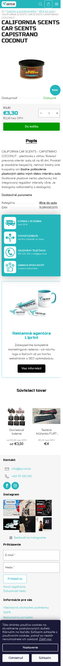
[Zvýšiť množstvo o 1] (57, 113)
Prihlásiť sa (15, 578)
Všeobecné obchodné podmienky (26, 607)
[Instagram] (15, 485)
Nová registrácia (14, 586)
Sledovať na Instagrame (30, 537)
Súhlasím (45, 658)
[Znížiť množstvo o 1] (41, 113)
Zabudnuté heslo (14, 591)
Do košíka (31, 126)
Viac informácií (31, 368)
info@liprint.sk (39, 254)
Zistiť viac (45, 639)
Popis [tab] (31, 141)
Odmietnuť (16, 658)
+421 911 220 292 (21, 476)
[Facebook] (7, 485)
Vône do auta (48, 202)
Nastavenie (30, 647)
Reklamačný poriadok (18, 617)
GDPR (7, 612)
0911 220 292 (24, 254)
